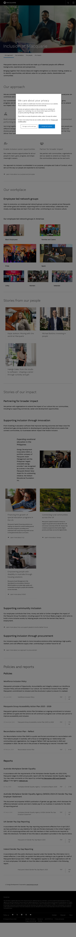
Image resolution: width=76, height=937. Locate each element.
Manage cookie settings (29, 126)
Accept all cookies (47, 126)
